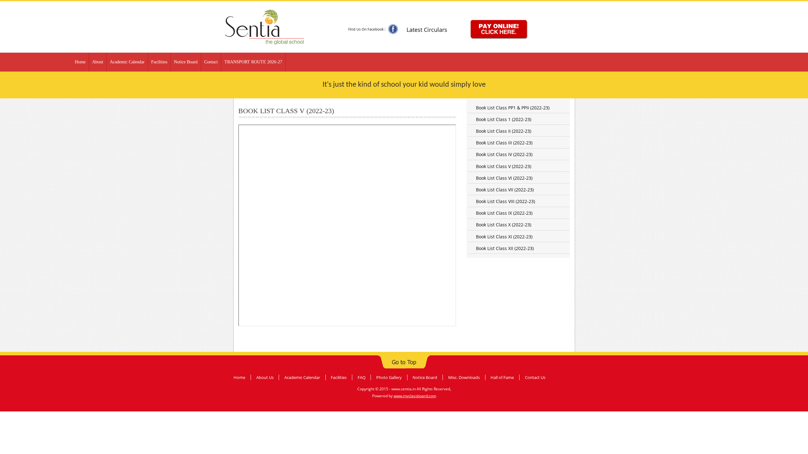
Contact (211, 62)
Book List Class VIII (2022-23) (505, 201)
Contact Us (535, 377)
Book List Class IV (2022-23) (504, 154)
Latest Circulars (427, 29)
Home (80, 62)
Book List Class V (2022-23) (503, 166)
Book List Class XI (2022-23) (504, 237)
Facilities (159, 62)
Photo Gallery (389, 377)
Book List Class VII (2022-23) (505, 190)
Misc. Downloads (464, 377)
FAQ (361, 377)
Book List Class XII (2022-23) (505, 248)
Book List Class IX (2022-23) (504, 213)
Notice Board (186, 62)
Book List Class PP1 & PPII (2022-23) (513, 108)
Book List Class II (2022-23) (503, 131)
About (97, 62)
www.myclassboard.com (415, 396)
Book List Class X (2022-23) (503, 225)
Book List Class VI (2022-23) (504, 178)
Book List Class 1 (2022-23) (503, 119)
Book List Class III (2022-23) (504, 143)
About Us (265, 377)
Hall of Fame (502, 377)
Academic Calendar (127, 62)
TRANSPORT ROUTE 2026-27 (253, 62)
